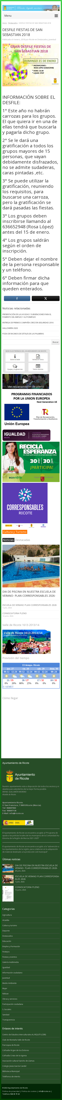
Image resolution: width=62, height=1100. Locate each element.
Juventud (52, 39)
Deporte (6, 930)
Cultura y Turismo (14, 532)
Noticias (8, 540)
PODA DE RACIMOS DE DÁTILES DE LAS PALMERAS (23, 333)
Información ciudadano (12, 972)
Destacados (12, 23)
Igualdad (6, 967)
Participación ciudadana (12, 1004)
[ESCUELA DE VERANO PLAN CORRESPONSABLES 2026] (8, 879)
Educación (6, 941)
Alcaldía (5, 920)
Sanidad (5, 1014)
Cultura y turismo (9, 925)
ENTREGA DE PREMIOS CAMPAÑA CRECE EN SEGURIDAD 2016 (27, 322)
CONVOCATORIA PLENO (14, 613)
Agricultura (7, 915)
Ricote (31, 39)
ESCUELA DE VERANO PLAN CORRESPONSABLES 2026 (29, 605)
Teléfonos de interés (11, 1076)
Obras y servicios (9, 999)
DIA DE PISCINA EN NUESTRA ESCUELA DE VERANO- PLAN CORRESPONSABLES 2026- (36, 866)
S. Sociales (6, 1009)
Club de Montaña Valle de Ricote (16, 1040)
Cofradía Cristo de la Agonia (14, 1055)
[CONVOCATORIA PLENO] (8, 894)
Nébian (5, 993)
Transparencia (8, 1019)
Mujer (4, 988)
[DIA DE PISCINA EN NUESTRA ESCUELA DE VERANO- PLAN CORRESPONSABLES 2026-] (31, 566)
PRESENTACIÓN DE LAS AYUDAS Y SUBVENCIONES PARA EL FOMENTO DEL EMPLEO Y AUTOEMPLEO (26, 315)
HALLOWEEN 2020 (10, 328)
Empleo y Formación (11, 946)
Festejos (5, 951)
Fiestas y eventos (9, 957)
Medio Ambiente (9, 983)
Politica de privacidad (11, 1091)
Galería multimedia (10, 962)
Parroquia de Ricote (10, 1045)
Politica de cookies (29, 1091)
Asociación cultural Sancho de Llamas (18, 1061)
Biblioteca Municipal (11, 1071)
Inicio (4, 23)
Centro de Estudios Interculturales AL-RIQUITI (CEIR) (24, 1034)
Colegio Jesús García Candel (14, 1066)
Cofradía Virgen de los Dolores (15, 1050)
